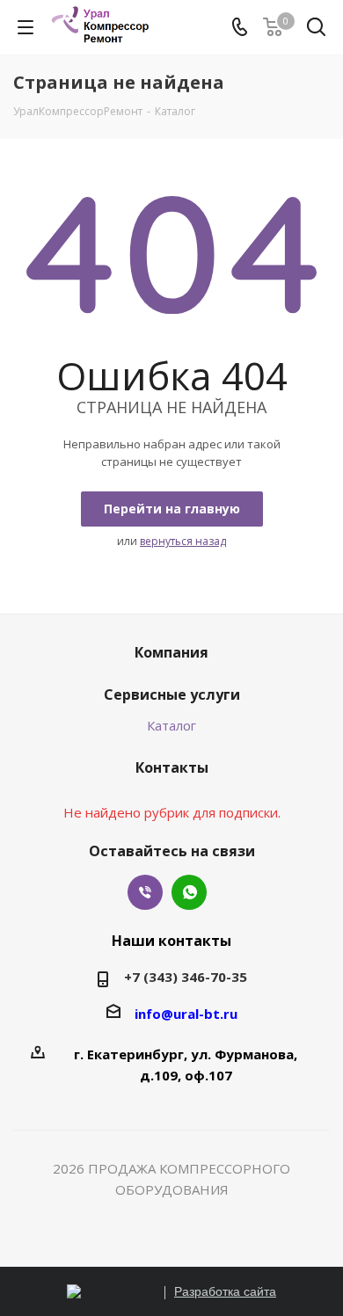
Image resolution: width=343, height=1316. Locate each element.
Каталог (171, 725)
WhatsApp (189, 892)
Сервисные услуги (172, 694)
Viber (145, 892)
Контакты (171, 767)
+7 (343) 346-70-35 (185, 976)
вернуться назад (183, 541)
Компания (171, 652)
